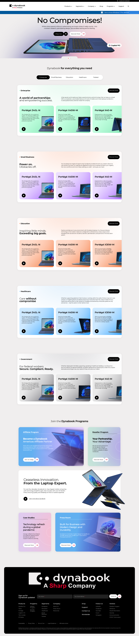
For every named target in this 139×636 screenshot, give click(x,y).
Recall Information (115, 610)
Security (112, 613)
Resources (56, 610)
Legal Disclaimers (52, 623)
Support (85, 607)
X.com (97, 613)
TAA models (21, 615)
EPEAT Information (115, 617)
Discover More (113, 90)
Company (56, 604)
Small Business (44, 613)
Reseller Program (32, 610)
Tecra (20, 608)
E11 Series (21, 617)
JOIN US (113, 596)
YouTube (98, 610)
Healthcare (45, 610)
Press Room (56, 608)
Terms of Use (41, 623)
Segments (45, 604)
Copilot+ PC (21, 613)
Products (21, 604)
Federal (44, 616)
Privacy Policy (31, 623)
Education (44, 608)
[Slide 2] (70, 58)
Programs (33, 604)
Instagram (99, 615)
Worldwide (86, 614)
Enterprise (44, 606)
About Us (55, 606)
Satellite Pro (21, 606)
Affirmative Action (63, 623)
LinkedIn (98, 606)
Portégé (20, 610)
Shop (83, 604)
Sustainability (21, 623)
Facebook (98, 608)
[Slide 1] (68, 58)
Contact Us (86, 611)
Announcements (114, 615)
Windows (112, 608)
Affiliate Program (32, 607)
